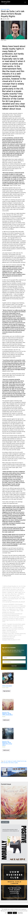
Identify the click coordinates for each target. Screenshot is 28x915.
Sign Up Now (6, 691)
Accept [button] (9, 912)
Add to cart (6, 720)
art (4, 761)
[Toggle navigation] (25, 2)
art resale (8, 761)
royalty (16, 762)
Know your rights (5, 9)
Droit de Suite (4, 762)
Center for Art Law (21, 761)
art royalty (13, 761)
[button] (14, 665)
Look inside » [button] (5, 822)
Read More (20, 912)
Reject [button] (14, 912)
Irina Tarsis (11, 762)
